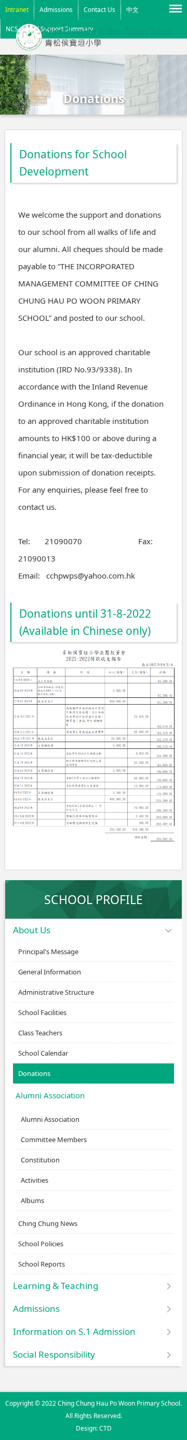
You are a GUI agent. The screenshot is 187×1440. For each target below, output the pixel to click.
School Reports (41, 1264)
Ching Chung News (47, 1223)
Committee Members (54, 1139)
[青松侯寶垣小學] (93, 47)
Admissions (56, 9)
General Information (49, 971)
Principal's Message (48, 951)
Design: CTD (94, 1428)
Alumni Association (50, 1095)
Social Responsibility (54, 1354)
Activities (34, 1180)
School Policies (40, 1243)
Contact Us (99, 9)
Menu (176, 8)
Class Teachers (40, 1032)
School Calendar (43, 1053)
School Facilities (42, 1012)
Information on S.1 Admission (74, 1331)
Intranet (17, 9)
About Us (31, 930)
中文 (132, 9)
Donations (34, 1073)
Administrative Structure (56, 992)
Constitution (40, 1159)
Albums (32, 1200)
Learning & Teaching (55, 1286)
